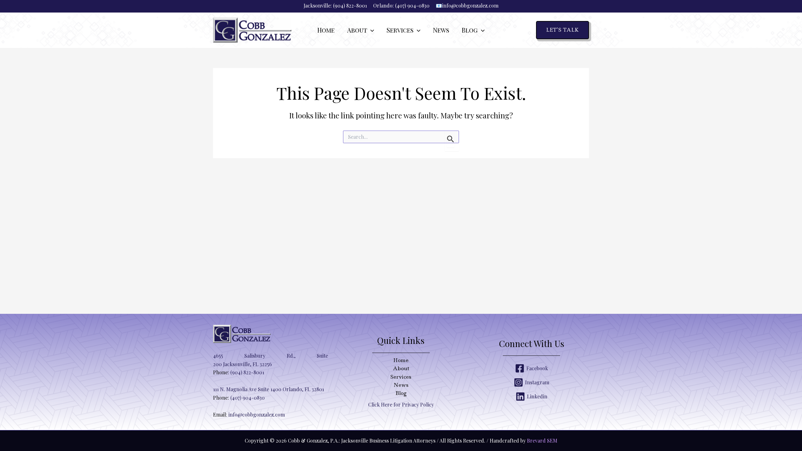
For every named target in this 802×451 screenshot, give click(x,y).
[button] (370, 30)
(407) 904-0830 (412, 5)
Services (400, 376)
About (401, 368)
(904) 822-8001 (350, 5)
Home (401, 360)
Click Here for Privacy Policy (401, 404)
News (401, 384)
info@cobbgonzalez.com (470, 5)
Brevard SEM (542, 440)
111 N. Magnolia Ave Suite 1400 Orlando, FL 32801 (268, 389)
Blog (401, 393)
